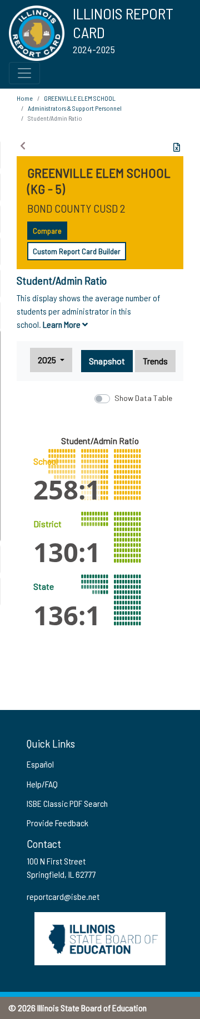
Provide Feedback (57, 822)
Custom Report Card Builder (77, 251)
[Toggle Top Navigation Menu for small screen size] (24, 73)
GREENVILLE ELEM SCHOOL (80, 98)
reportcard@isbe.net (63, 896)
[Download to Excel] (176, 147)
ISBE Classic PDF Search (67, 803)
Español (40, 764)
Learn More (62, 324)
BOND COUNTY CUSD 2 (76, 208)
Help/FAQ (42, 784)
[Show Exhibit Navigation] (23, 145)
